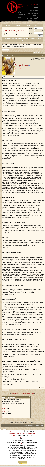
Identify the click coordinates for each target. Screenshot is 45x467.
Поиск (22, 40)
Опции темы (37, 53)
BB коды (4, 408)
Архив (37, 426)
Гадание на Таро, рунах (16, 32)
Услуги (27, 25)
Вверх (41, 426)
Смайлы (4, 410)
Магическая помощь (32, 6)
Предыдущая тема (16, 393)
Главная (7, 25)
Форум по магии (32, 4)
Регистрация (8, 38)
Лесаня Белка (21, 64)
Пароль (31, 33)
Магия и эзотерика (9, 30)
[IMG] (4, 412)
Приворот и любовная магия (21, 6)
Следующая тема (28, 393)
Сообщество (23, 38)
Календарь (15, 38)
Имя (30, 28)
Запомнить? (39, 31)
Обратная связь (29, 426)
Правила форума (7, 417)
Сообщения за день (35, 38)
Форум (18, 25)
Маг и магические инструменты (16, 437)
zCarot (22, 444)
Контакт (37, 25)
